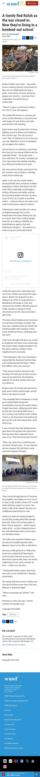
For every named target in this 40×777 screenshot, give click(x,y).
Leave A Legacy (9, 729)
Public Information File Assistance (16, 701)
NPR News (13, 614)
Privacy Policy (9, 724)
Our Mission (8, 738)
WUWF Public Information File (14, 696)
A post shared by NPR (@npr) (20, 284)
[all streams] (37, 774)
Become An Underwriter (12, 720)
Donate (33, 3)
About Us (7, 710)
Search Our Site (9, 734)
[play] (3, 774)
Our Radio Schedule (11, 743)
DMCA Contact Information (13, 748)
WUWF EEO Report (10, 705)
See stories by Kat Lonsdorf (13, 644)
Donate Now (8, 715)
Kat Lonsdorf (14, 34)
